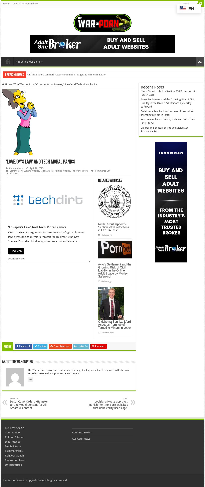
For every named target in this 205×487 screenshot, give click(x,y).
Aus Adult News (81, 438)
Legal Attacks (46, 171)
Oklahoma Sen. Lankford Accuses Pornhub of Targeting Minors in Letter (66, 74)
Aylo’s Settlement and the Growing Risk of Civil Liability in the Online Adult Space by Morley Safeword (114, 270)
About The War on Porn (25, 3)
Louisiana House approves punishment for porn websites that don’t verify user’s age (108, 403)
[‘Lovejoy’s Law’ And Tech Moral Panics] (48, 220)
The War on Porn (24, 84)
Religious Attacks (14, 455)
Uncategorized (13, 464)
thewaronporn (16, 168)
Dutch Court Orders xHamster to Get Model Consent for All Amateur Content (29, 403)
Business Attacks (14, 427)
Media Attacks (13, 446)
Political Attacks (62, 171)
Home (6, 3)
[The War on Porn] (102, 22)
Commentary (44, 84)
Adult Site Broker (81, 432)
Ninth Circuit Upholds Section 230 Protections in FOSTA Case (113, 227)
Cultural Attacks (31, 171)
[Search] (201, 4)
